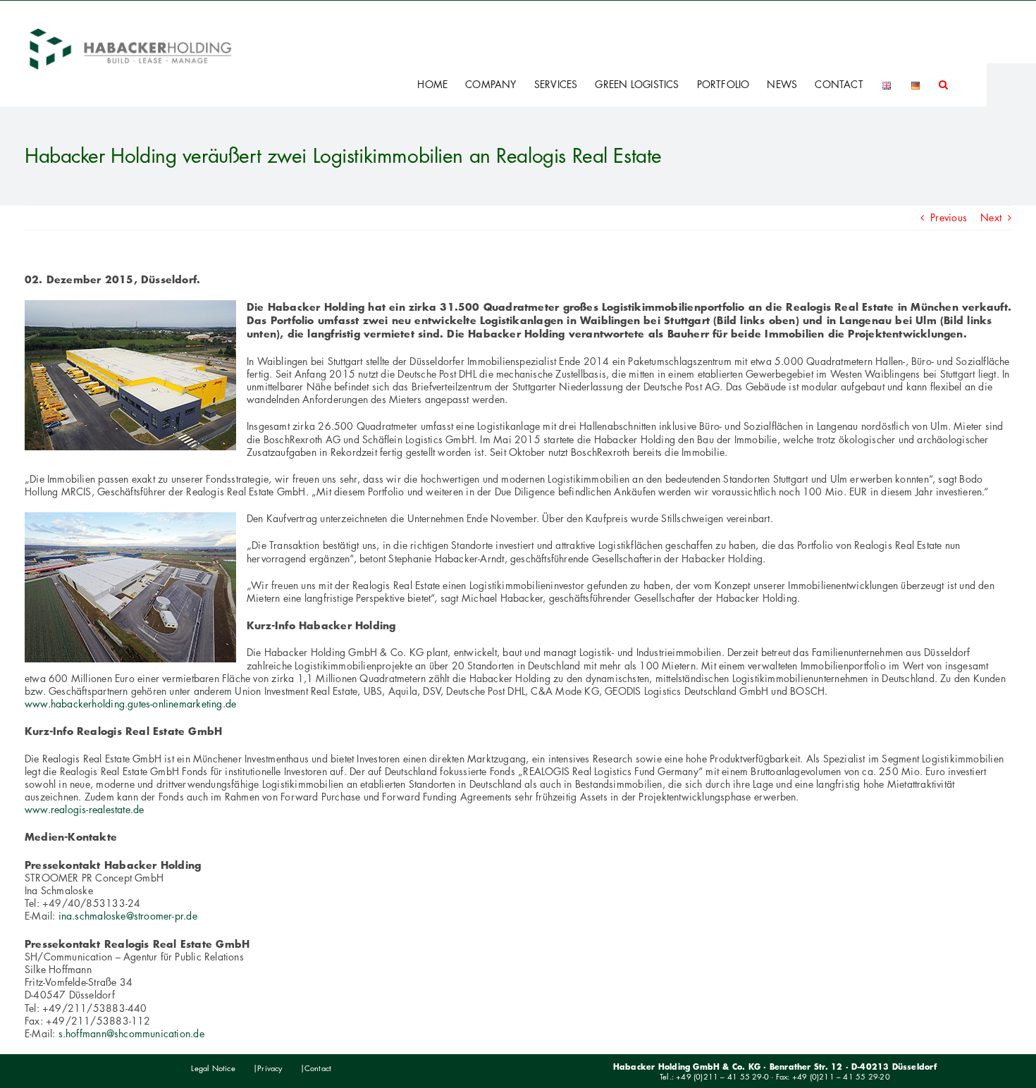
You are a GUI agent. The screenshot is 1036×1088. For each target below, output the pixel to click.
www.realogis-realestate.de (84, 809)
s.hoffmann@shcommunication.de (131, 1033)
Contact (317, 1068)
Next (990, 217)
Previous (948, 217)
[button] (943, 84)
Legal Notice (213, 1068)
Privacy (269, 1068)
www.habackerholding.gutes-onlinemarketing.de (130, 703)
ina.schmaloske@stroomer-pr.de (127, 915)
